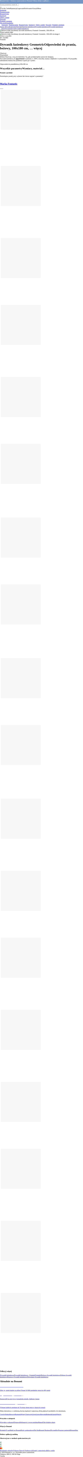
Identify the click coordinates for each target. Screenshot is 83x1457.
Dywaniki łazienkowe (56, 27)
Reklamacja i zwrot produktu (29, 1422)
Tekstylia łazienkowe (28, 27)
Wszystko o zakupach (7, 1422)
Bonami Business (44, 1430)
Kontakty (3, 1430)
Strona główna (4, 27)
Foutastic (38, 1375)
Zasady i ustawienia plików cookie (43, 1450)
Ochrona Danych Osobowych (22, 1450)
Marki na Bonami (15, 1430)
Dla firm (36, 1430)
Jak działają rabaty (49, 1422)
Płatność (41, 1422)
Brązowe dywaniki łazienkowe (17, 1377)
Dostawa (17, 1422)
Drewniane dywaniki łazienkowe (37, 1377)
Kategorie (12, 27)
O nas (8, 1430)
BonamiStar (74, 1430)
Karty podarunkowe (27, 1430)
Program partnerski (64, 1430)
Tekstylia (18, 27)
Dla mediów (54, 1430)
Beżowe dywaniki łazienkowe (50, 1375)
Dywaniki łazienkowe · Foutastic (24, 1375)
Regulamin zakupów (6, 1450)
